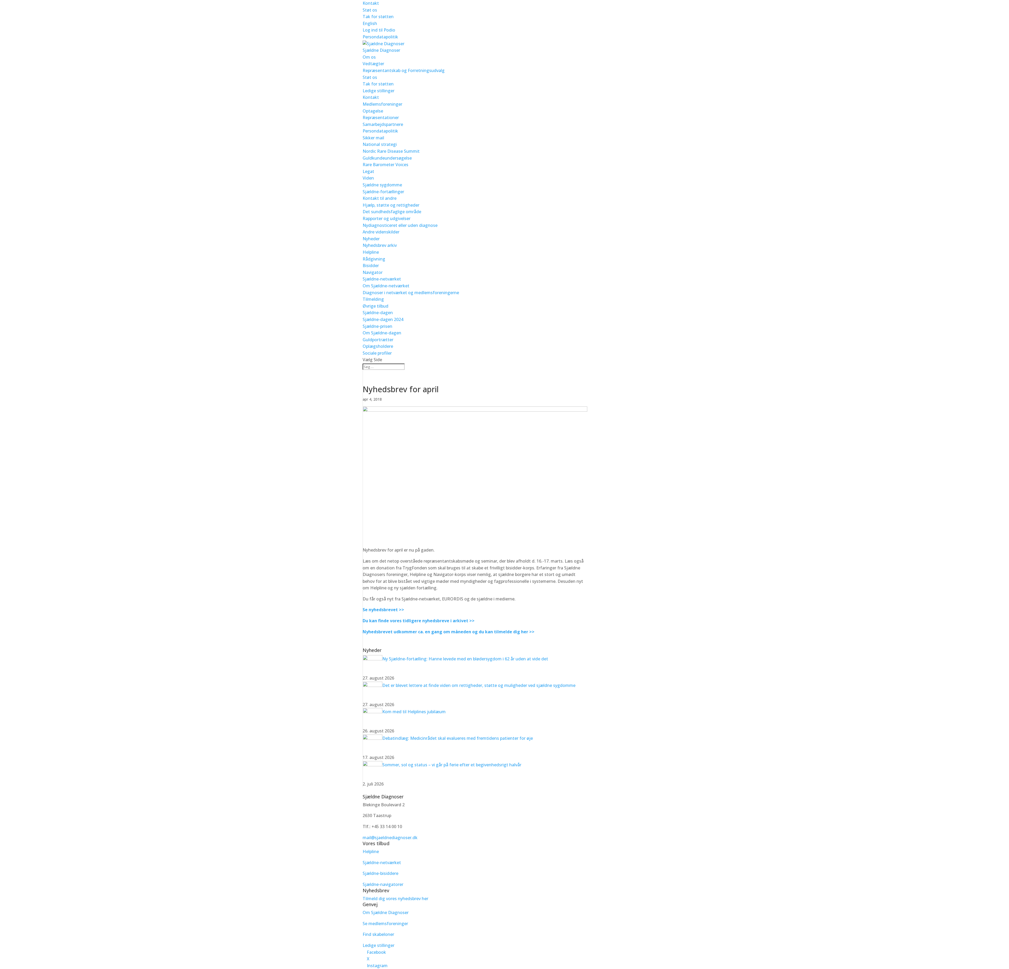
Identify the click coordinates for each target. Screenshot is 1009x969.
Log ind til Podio (379, 30)
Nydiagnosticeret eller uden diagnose (400, 225)
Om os (369, 57)
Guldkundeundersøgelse (387, 158)
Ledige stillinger (378, 91)
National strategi (380, 144)
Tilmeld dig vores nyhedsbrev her (395, 898)
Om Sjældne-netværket (386, 286)
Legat (368, 171)
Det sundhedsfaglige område (392, 212)
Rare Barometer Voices (385, 164)
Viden (368, 178)
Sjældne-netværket (382, 279)
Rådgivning (374, 259)
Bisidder (371, 265)
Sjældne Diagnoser (381, 50)
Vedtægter (373, 64)
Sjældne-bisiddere (380, 873)
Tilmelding (373, 299)
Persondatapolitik (380, 37)
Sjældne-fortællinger (383, 192)
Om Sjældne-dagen (382, 333)
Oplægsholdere (378, 346)
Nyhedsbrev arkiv (380, 245)
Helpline (371, 252)
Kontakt (371, 3)
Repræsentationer (381, 117)
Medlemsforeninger (382, 104)
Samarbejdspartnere (383, 124)
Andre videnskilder (381, 232)
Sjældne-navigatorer (383, 884)
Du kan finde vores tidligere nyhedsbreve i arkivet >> (419, 621)
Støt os (370, 10)
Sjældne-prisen (377, 326)
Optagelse (373, 111)
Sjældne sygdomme (382, 185)
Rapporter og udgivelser (386, 218)
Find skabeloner (378, 934)
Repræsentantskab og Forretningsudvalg (404, 70)
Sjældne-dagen (378, 312)
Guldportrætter (378, 340)
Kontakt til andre (380, 198)
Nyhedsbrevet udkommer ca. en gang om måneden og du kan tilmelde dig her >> (448, 632)
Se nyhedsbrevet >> (383, 610)
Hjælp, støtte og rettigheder (391, 205)
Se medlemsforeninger (385, 923)
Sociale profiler (377, 353)
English (370, 23)
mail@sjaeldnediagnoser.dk (390, 837)
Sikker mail (373, 138)
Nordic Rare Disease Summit (391, 151)
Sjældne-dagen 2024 (383, 319)
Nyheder (371, 239)
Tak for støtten (378, 16)
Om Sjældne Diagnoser (386, 912)
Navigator (373, 272)
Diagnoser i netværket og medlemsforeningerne (411, 292)
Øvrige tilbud (375, 306)
